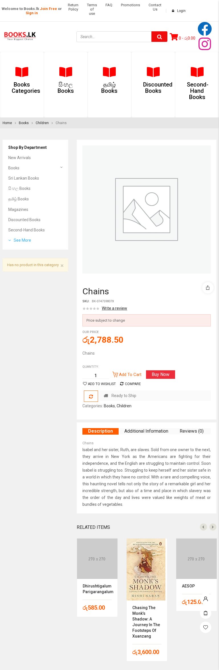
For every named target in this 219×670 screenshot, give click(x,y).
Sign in (32, 13)
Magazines (18, 209)
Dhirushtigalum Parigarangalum (97, 589)
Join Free (48, 9)
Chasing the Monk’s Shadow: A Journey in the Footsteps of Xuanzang (146, 621)
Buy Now (160, 374)
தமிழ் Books (18, 199)
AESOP (188, 586)
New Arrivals (19, 157)
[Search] (159, 36)
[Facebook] (205, 29)
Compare (133, 384)
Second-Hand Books (26, 230)
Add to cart (130, 374)
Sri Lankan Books (23, 178)
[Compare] (91, 396)
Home (7, 123)
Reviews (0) (192, 431)
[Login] (205, 597)
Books (24, 123)
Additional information (146, 431)
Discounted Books (24, 219)
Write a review (114, 308)
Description (100, 431)
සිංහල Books (19, 188)
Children (42, 123)
